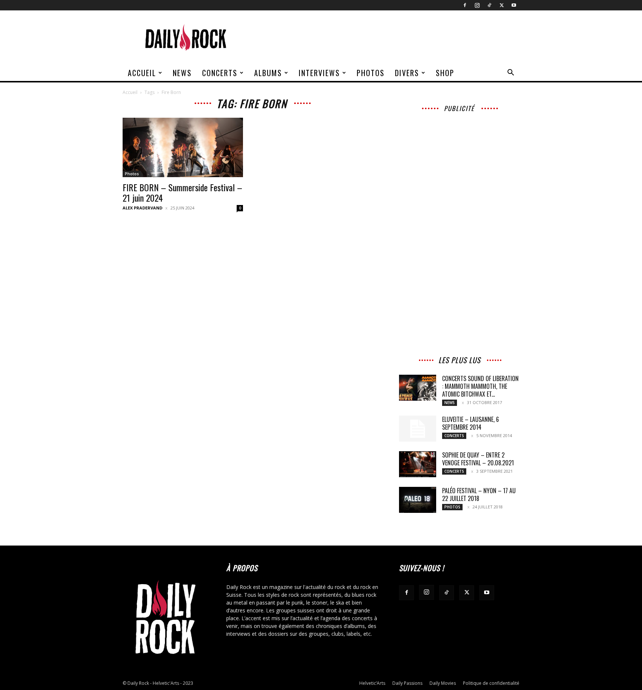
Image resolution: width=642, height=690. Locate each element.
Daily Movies (442, 683)
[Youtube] (513, 5)
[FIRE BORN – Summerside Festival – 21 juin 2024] (183, 147)
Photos (371, 72)
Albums (268, 72)
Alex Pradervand (142, 208)
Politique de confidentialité (491, 683)
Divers (407, 72)
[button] (510, 73)
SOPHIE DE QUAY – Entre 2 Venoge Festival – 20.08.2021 (478, 458)
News (182, 72)
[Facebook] (464, 5)
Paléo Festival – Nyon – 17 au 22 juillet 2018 (479, 494)
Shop (445, 72)
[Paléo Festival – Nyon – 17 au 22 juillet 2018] (417, 500)
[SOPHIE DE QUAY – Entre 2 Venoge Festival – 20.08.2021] (417, 464)
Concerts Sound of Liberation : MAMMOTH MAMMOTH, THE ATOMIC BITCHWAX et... (480, 386)
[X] (501, 5)
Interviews (319, 72)
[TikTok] (489, 5)
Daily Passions (407, 683)
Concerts (219, 72)
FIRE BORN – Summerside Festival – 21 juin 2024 (182, 192)
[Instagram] (477, 5)
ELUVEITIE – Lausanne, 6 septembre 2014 (470, 423)
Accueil (142, 72)
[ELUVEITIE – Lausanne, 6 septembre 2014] (417, 429)
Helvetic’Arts (372, 683)
